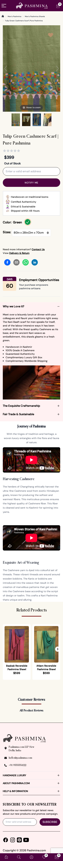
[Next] (57, 68)
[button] (57, 649)
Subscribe (50, 822)
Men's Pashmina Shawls (35, 16)
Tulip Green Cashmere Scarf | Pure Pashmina (24, 20)
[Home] (2, 16)
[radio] (27, 222)
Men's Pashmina (14, 16)
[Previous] (5, 68)
